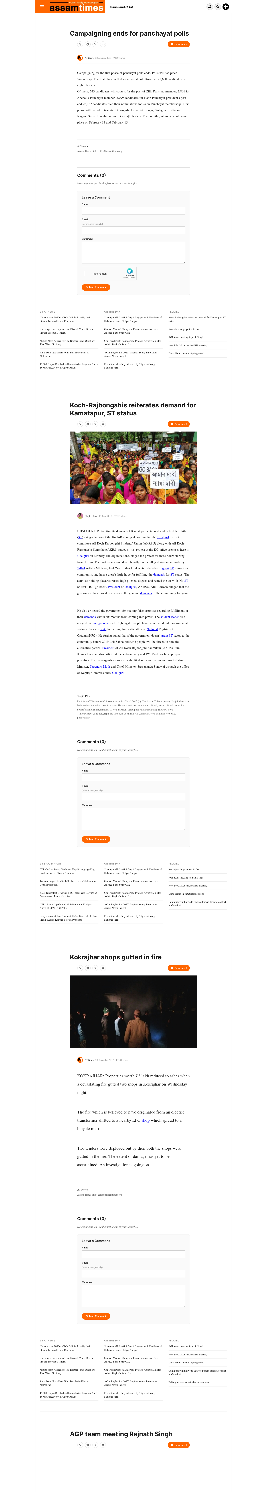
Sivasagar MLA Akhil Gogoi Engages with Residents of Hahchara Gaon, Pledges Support (133, 319)
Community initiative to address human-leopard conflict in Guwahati (197, 903)
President (114, 586)
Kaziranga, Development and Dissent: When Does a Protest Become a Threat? (66, 330)
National (152, 629)
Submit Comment (96, 287)
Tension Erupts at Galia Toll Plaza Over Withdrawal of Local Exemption (68, 882)
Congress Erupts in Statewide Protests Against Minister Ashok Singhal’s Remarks (132, 342)
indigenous (100, 623)
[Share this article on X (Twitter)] (95, 44)
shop (145, 1120)
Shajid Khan (91, 516)
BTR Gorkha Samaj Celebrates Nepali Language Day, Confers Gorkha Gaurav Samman (67, 871)
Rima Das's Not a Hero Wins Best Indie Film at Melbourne (64, 354)
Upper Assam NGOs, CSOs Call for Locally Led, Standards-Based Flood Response (65, 319)
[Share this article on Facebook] (88, 44)
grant (165, 568)
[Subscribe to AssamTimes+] (226, 6)
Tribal (81, 568)
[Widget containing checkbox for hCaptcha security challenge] (109, 273)
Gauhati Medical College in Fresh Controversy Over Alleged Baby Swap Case (131, 330)
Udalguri (163, 537)
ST (80, 537)
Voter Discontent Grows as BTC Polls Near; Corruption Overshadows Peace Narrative (68, 894)
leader (175, 616)
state (103, 629)
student (165, 616)
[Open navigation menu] (42, 7)
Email (92, 221)
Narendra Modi (100, 666)
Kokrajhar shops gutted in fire (184, 329)
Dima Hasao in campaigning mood (186, 353)
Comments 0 (181, 44)
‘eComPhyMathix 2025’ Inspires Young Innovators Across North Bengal (130, 354)
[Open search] (218, 6)
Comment (87, 239)
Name (85, 204)
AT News (89, 57)
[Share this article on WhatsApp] (80, 44)
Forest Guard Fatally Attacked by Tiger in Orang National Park (129, 365)
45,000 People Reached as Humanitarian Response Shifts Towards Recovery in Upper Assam (69, 365)
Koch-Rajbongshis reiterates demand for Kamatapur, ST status (197, 319)
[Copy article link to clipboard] (103, 44)
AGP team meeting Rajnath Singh (186, 337)
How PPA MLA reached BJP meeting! (188, 345)
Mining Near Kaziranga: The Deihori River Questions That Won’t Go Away (67, 342)
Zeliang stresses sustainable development (189, 1382)
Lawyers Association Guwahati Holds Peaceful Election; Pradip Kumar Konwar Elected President (69, 917)
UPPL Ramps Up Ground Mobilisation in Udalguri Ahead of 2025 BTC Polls (66, 906)
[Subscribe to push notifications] (210, 6)
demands (159, 574)
